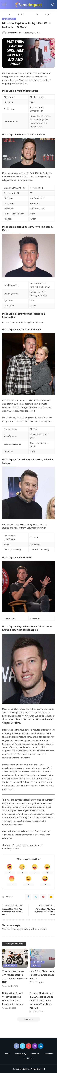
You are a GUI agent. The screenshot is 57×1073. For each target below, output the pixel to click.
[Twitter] (36, 897)
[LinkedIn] (40, 1046)
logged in (21, 928)
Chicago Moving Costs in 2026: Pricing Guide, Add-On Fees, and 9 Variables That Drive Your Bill (42, 1000)
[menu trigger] (5, 4)
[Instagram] (34, 1046)
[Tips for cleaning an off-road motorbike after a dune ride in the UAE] (15, 958)
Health (36, 965)
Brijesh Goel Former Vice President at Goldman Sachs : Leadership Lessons (13, 998)
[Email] (51, 897)
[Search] (53, 4)
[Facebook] (28, 897)
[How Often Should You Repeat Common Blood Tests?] (42, 958)
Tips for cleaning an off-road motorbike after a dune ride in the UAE (14, 976)
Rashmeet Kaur (14, 33)
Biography (9, 19)
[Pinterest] (43, 897)
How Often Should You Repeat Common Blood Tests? (42, 974)
